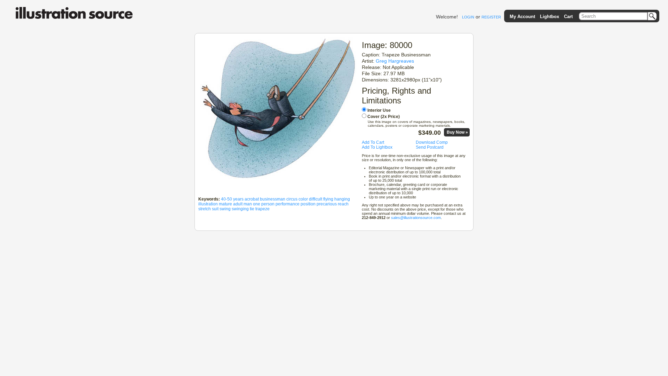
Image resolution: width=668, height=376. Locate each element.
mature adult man (235, 204)
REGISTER (491, 17)
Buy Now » (457, 132)
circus (291, 199)
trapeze (262, 208)
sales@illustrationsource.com (416, 218)
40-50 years (232, 199)
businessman (272, 199)
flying (328, 199)
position (308, 204)
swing (225, 208)
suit (215, 208)
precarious (327, 204)
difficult (315, 199)
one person (264, 204)
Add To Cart (373, 142)
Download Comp (432, 142)
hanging (342, 199)
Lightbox (549, 16)
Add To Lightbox (377, 147)
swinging (240, 208)
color (303, 199)
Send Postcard (430, 147)
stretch (204, 208)
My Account (522, 16)
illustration (208, 204)
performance (288, 204)
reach (343, 204)
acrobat (252, 199)
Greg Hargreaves (395, 61)
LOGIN (468, 17)
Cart (568, 16)
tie (252, 208)
